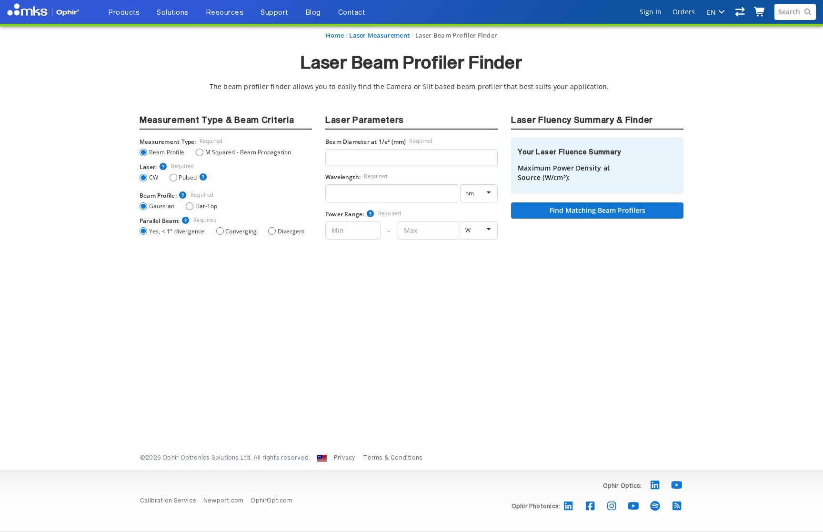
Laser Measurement (379, 35)
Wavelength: (356, 177)
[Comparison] (740, 11)
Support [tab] (274, 13)
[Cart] (760, 11)
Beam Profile (166, 152)
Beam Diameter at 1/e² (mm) (378, 141)
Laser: (167, 167)
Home (335, 35)
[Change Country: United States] (322, 458)
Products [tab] (124, 13)
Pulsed (188, 177)
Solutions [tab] (173, 13)
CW (153, 177)
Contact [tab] (351, 13)
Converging (241, 231)
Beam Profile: (177, 195)
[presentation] (411, 266)
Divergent (291, 231)
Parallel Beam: (178, 220)
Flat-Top (206, 206)
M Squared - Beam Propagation (248, 152)
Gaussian (161, 206)
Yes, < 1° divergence (177, 231)
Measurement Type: (181, 141)
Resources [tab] (225, 13)
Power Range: (363, 214)
